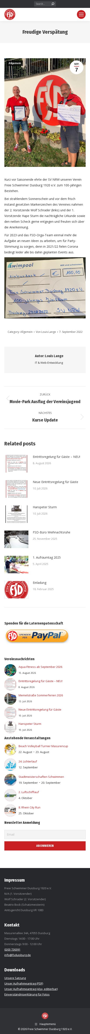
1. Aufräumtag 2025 (47, 557)
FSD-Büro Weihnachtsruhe (51, 532)
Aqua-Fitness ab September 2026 (40, 667)
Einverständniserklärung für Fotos (27, 994)
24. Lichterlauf (28, 761)
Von (46, 332)
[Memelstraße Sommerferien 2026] (10, 699)
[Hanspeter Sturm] (10, 728)
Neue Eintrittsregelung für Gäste (55, 482)
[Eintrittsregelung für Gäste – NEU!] (10, 685)
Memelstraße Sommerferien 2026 (41, 695)
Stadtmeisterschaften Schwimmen (41, 777)
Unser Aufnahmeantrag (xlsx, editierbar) (31, 989)
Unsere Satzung (15, 978)
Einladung (39, 583)
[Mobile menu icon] (81, 14)
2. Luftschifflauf (29, 792)
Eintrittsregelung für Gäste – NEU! (56, 457)
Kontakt (11, 925)
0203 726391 (12, 949)
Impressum (14, 880)
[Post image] (16, 464)
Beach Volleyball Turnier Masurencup (43, 746)
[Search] (53, 4)
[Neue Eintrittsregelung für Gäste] (10, 714)
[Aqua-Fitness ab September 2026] (10, 671)
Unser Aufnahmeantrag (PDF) (23, 983)
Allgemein (15, 63)
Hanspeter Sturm (45, 507)
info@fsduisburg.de (17, 955)
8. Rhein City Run (29, 807)
